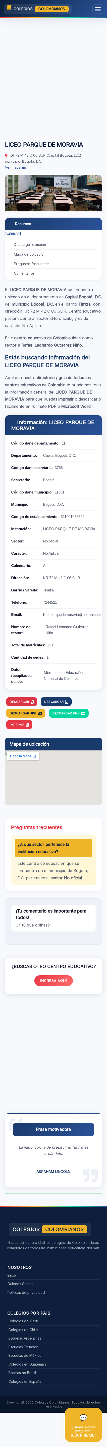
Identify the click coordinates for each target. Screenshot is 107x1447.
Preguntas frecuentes (32, 264)
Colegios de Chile (23, 1330)
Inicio (11, 1275)
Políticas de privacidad (26, 1292)
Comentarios (24, 273)
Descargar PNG (66, 713)
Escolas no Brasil (22, 1373)
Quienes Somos (20, 1284)
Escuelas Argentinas (24, 1338)
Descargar (19, 702)
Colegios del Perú (23, 1321)
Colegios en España (24, 1381)
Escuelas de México (25, 1355)
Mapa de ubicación (30, 254)
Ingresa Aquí (53, 980)
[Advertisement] (53, 77)
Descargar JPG (23, 713)
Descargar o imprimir (31, 244)
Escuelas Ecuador (23, 1347)
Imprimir (17, 725)
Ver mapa (13, 167)
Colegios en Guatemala (27, 1364)
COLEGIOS (39, 9)
